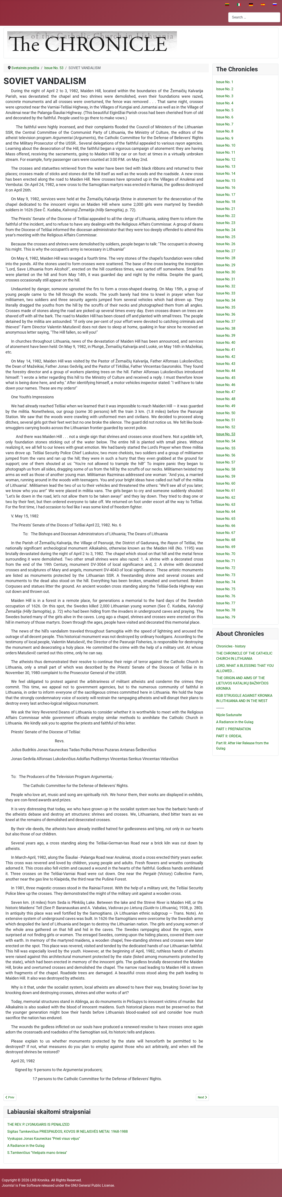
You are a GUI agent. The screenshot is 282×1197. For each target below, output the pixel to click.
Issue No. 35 (225, 307)
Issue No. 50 (225, 413)
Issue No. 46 (225, 385)
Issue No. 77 (225, 603)
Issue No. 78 (225, 610)
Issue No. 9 (224, 138)
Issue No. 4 (224, 103)
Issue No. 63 (225, 504)
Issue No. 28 (225, 258)
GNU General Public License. (93, 1185)
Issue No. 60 (225, 483)
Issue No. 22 (225, 216)
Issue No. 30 (225, 272)
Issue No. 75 (225, 589)
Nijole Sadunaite (229, 715)
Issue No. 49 (225, 406)
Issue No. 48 (225, 399)
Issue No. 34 (225, 300)
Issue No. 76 (225, 596)
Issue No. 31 (225, 279)
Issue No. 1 (224, 82)
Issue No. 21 (225, 209)
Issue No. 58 (225, 469)
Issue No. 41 (225, 350)
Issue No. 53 (225, 434)
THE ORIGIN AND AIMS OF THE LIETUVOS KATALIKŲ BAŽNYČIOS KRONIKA (242, 683)
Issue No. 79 (225, 617)
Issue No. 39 (225, 335)
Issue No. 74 (225, 582)
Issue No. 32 (225, 286)
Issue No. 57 (225, 462)
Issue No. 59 (225, 476)
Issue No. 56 (225, 455)
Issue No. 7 (224, 124)
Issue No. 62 (225, 497)
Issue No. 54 (225, 441)
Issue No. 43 (225, 364)
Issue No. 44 (225, 371)
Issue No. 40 (225, 342)
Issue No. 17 (225, 195)
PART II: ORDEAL (229, 736)
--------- (220, 708)
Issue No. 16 (225, 188)
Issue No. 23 (225, 223)
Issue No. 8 (224, 131)
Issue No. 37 (225, 321)
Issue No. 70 (225, 554)
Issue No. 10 (225, 145)
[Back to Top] (274, 1188)
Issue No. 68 (225, 540)
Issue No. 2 (224, 89)
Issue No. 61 (225, 490)
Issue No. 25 (225, 237)
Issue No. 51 (225, 420)
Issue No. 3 (224, 96)
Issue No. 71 (225, 561)
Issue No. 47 (225, 392)
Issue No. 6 (224, 117)
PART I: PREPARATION (233, 729)
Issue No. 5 (224, 110)
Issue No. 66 (225, 526)
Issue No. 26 (225, 244)
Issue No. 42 (225, 357)
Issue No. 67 (225, 533)
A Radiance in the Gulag (234, 722)
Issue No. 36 (225, 314)
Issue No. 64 (225, 511)
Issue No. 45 (225, 378)
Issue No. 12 (225, 159)
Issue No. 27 (225, 251)
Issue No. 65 (225, 519)
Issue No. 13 (225, 166)
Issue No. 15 (225, 180)
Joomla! (8, 1185)
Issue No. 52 (225, 427)
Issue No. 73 (225, 575)
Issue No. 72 (225, 568)
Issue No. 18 (225, 202)
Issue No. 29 (225, 265)
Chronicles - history (231, 646)
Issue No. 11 (225, 152)
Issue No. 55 (225, 448)
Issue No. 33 (225, 293)
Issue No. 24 (225, 230)
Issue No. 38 (225, 328)
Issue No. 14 (225, 173)
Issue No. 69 (225, 547)
